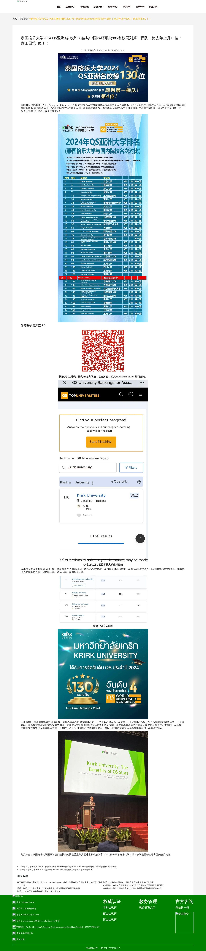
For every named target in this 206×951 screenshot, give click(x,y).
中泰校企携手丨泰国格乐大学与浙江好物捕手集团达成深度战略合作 (132, 888)
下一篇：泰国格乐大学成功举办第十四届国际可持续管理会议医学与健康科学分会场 (56, 869)
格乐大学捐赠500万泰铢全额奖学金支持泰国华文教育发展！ (129, 882)
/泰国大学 (28, 933)
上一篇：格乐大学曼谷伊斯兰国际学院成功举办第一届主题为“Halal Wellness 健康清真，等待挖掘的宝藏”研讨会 (68, 866)
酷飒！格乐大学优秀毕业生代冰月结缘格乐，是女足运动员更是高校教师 (48, 888)
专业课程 (85, 7)
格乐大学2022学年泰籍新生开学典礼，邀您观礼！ (38, 891)
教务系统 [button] (153, 7)
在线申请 (140, 7)
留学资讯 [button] (112, 7)
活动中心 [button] (98, 7)
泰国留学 (20, 933)
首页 (59, 7)
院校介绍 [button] (70, 7)
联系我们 (127, 7)
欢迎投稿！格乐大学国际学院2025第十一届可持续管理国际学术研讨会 (133, 885)
